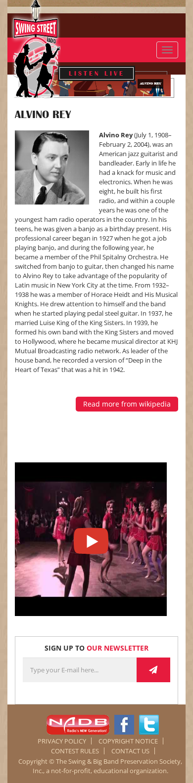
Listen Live (97, 73)
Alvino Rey (43, 114)
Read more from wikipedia (127, 404)
